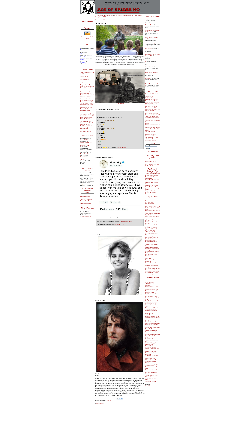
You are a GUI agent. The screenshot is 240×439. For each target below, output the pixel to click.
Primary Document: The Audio (152, 175)
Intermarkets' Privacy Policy (86, 25)
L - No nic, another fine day (151, 19)
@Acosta (101, 114)
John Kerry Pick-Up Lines (151, 269)
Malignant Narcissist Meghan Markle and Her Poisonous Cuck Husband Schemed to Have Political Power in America (87, 87)
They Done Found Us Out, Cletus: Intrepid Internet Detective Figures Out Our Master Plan (152, 323)
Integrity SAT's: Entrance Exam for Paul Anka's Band (152, 180)
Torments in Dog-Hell (150, 274)
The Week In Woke (84, 79)
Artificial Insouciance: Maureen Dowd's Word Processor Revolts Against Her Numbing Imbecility (152, 316)
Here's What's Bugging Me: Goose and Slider (151, 343)
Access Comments (100, 403)
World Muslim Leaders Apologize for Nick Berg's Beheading (152, 301)
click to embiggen (120, 103)
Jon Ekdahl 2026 (84, 139)
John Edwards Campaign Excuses (152, 268)
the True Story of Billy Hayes (151, 43)
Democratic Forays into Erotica (152, 200)
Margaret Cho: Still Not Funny (152, 289)
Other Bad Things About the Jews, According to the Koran (151, 236)
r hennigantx (148, 78)
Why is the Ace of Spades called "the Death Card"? (152, 165)
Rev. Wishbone (148, 48)
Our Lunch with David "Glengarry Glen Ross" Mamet (151, 359)
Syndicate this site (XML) (150, 381)
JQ (145, 61)
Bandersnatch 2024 (84, 145)
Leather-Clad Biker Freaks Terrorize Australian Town (151, 329)
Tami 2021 (82, 159)
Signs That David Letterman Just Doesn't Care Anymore (152, 239)
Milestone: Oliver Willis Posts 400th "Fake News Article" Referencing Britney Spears (151, 309)
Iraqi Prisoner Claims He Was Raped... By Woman (151, 291)
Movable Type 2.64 (149, 386)
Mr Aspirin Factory (149, 24)
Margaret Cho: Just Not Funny (151, 286)
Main (112, 15)
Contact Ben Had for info (85, 216)
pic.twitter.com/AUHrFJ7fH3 (127, 221)
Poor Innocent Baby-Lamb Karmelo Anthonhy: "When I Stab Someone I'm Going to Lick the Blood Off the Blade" (87, 94)
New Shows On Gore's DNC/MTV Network (150, 202)
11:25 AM (109, 400)
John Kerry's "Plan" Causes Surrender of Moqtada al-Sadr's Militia (152, 298)
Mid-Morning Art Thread (85, 131)
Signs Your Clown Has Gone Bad (152, 213)
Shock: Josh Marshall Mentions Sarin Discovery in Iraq (152, 326)
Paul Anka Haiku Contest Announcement (150, 177)
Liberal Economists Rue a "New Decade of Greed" (152, 312)
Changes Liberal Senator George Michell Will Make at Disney (152, 271)
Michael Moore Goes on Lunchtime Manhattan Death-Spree (151, 305)
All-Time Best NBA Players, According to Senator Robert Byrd (151, 233)
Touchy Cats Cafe (84, 76)
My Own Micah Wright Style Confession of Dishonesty (151, 346)
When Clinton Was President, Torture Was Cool (151, 332)
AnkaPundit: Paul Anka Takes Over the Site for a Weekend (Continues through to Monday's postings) (152, 187)
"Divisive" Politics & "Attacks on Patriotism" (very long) (152, 376)
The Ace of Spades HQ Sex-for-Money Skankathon (152, 281)
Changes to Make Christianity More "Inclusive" (151, 263)
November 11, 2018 (119, 224)
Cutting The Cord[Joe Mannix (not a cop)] (85, 195)
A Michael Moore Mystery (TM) (152, 364)
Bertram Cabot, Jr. (149, 67)
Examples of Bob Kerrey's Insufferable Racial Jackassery (151, 242)
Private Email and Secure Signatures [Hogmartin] (85, 204)
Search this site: (148, 145)
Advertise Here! (87, 21)
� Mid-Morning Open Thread (102, 15)
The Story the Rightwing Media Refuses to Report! (152, 356)
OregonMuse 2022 (84, 156)
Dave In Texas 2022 (84, 153)
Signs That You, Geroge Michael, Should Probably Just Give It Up (152, 215)
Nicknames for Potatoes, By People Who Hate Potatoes (152, 205)
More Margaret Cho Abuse (151, 288)
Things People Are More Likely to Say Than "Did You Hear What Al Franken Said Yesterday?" (152, 226)
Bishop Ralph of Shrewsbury (151, 72)
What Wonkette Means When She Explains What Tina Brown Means (152, 336)
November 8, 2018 (122, 147)
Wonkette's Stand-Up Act (150, 338)
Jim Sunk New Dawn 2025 (86, 142)
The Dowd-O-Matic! (149, 365)
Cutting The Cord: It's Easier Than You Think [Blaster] (86, 200)
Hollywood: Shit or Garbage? (86, 82)
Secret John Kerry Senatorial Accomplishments (151, 266)
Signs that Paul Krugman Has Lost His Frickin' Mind (151, 229)
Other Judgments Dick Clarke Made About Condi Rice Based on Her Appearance (152, 248)
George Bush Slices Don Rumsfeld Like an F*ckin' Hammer (150, 192)
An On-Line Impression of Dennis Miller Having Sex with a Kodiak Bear (152, 353)
